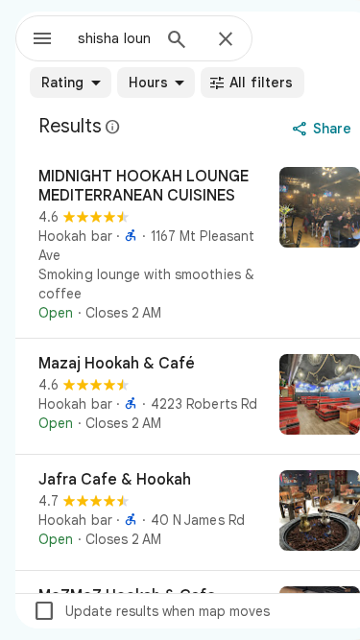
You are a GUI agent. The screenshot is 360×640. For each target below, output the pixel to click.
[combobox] (114, 38)
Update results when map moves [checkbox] (151, 611)
